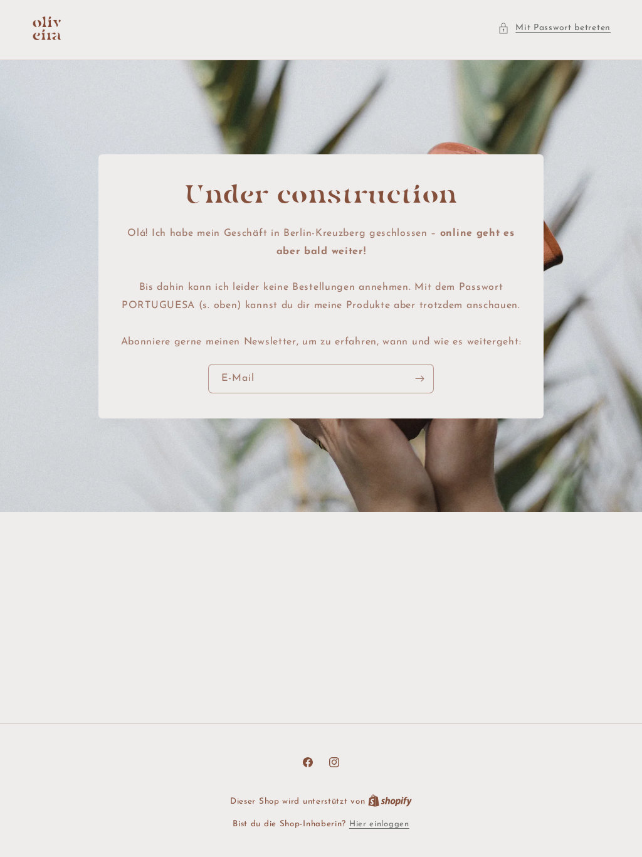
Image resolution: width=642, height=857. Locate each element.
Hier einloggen (379, 824)
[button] (554, 28)
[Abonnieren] (419, 378)
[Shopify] (390, 801)
